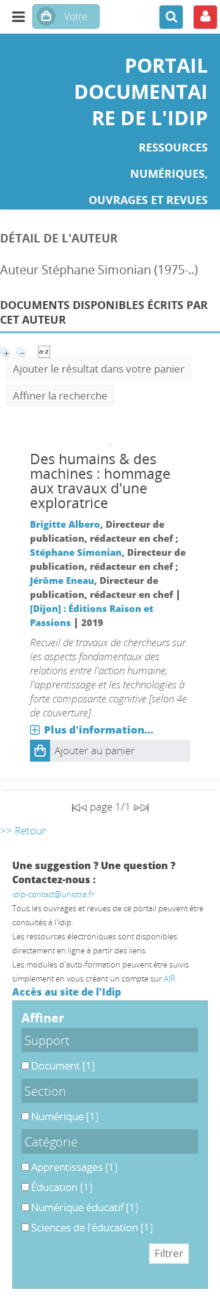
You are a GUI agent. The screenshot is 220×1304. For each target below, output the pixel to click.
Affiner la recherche (60, 395)
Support (47, 1040)
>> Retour (23, 830)
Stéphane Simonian (76, 552)
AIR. (170, 978)
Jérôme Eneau (62, 580)
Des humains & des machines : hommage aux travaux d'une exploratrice (100, 481)
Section (45, 1090)
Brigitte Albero (65, 524)
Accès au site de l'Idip (66, 992)
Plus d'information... (98, 730)
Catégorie (51, 1141)
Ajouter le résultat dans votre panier (99, 369)
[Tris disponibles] (44, 350)
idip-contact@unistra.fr (53, 894)
